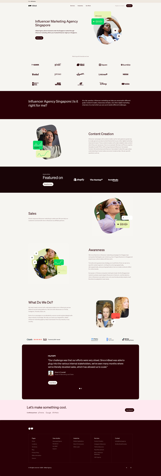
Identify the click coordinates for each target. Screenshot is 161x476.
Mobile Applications (78, 441)
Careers (34, 458)
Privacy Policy (35, 452)
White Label (76, 447)
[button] (79, 388)
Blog (33, 449)
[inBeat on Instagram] (131, 467)
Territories (34, 447)
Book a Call (39, 38)
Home (33, 441)
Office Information (36, 455)
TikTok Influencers (99, 447)
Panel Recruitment (99, 449)
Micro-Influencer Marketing (98, 453)
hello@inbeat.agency (120, 441)
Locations (34, 444)
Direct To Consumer (78, 444)
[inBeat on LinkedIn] (126, 467)
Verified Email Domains (121, 444)
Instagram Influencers (100, 444)
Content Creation (98, 441)
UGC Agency (97, 457)
